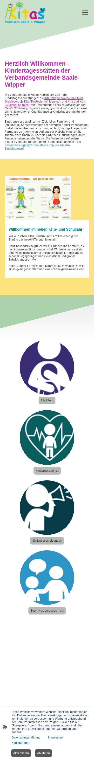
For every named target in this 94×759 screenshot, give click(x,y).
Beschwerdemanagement (47, 610)
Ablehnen (43, 753)
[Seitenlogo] (25, 12)
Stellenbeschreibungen (47, 540)
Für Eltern (47, 400)
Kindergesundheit (47, 470)
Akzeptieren (21, 753)
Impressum (55, 737)
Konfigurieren (20, 743)
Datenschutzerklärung (26, 737)
